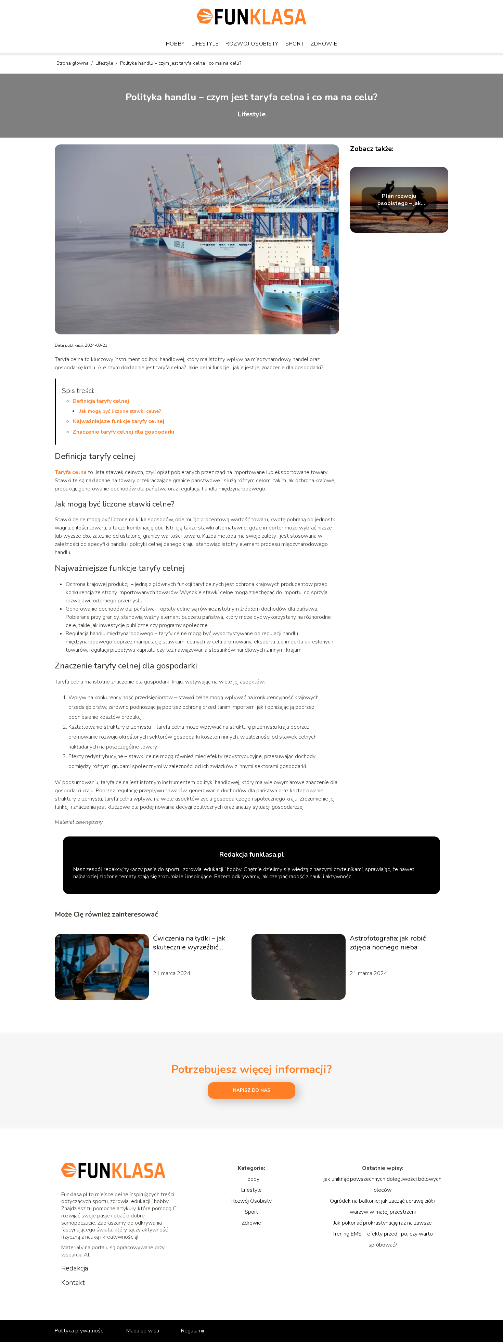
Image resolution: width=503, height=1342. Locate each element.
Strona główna (73, 63)
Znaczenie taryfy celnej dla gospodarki (123, 432)
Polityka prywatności (79, 1330)
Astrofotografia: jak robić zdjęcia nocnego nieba (388, 943)
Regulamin (193, 1330)
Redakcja (74, 1268)
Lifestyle (205, 44)
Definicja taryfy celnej (101, 401)
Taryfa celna (71, 472)
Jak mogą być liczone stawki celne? (120, 411)
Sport (294, 44)
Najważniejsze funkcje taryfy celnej (118, 421)
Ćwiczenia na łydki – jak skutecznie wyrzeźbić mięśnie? (189, 943)
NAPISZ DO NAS (251, 1090)
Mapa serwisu (142, 1330)
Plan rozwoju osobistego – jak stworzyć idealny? (399, 200)
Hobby (175, 44)
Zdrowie (324, 44)
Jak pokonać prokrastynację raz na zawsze (383, 1223)
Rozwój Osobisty (252, 44)
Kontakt (73, 1282)
